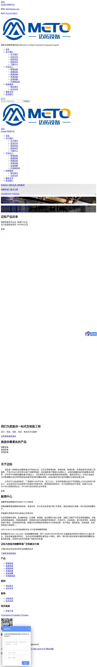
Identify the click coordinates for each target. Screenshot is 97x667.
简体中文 (11, 5)
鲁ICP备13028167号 (37, 649)
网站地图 (50, 649)
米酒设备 (14, 77)
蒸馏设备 (14, 72)
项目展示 (14, 87)
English (4, 5)
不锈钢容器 (15, 82)
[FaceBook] (6, 615)
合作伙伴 (14, 89)
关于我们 (14, 54)
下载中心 (14, 64)
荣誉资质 (14, 59)
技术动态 (9, 601)
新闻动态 (14, 62)
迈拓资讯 (9, 598)
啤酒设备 (14, 69)
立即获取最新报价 (8, 436)
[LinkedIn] (15, 615)
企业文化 (14, 57)
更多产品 (9, 611)
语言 (3, 2)
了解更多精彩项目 (8, 553)
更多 (3, 229)
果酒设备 (14, 74)
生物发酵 (14, 79)
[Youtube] (24, 615)
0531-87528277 (12, 13)
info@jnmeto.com (12, 9)
